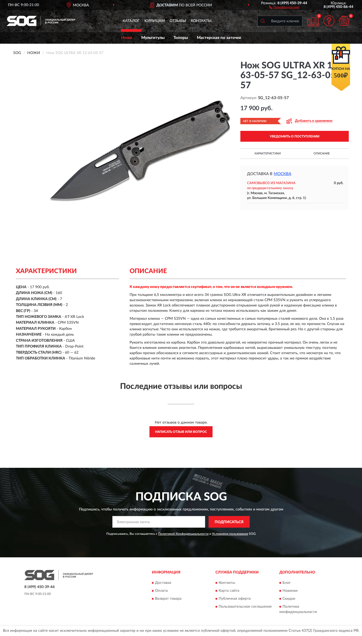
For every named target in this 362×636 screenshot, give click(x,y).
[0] (344, 20)
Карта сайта (229, 591)
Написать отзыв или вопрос (181, 431)
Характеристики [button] (267, 153)
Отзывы (178, 21)
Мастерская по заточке (219, 38)
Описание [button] (322, 153)
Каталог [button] (131, 21)
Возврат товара (168, 599)
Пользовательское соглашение (245, 606)
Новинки (290, 591)
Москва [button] (282, 174)
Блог (286, 583)
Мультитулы (153, 38)
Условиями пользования (230, 533)
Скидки (288, 599)
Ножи (126, 38)
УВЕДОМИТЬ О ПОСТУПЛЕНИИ (294, 136)
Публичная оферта (235, 599)
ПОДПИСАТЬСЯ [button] (229, 522)
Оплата (161, 591)
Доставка (163, 583)
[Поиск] (262, 21)
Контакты (201, 21)
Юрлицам (154, 21)
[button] (284, 6)
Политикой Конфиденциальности (183, 533)
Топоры (181, 38)
